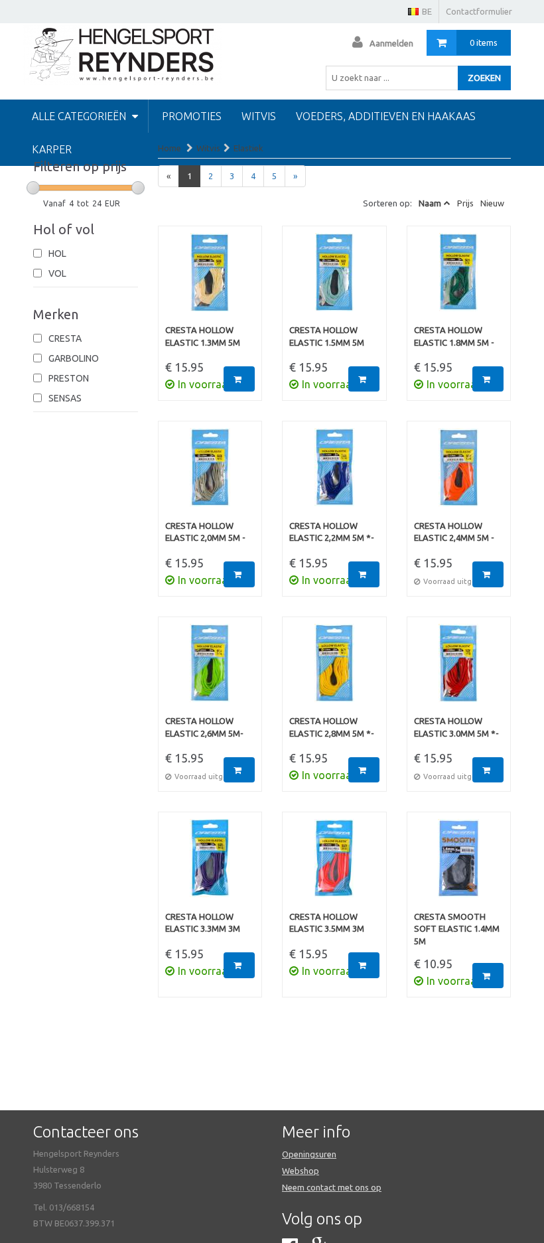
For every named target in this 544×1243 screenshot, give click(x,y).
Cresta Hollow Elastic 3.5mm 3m (326, 923)
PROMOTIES (192, 116)
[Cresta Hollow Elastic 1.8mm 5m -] (459, 279)
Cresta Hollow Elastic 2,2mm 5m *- (331, 532)
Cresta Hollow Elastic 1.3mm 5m (202, 336)
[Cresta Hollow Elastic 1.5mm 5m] (334, 279)
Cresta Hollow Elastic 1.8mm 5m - (454, 336)
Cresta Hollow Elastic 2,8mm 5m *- (331, 727)
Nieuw (492, 203)
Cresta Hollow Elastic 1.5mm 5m (326, 336)
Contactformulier (479, 11)
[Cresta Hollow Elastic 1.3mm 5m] (210, 279)
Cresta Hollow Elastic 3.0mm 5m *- (456, 727)
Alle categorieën (80, 116)
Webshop (300, 1170)
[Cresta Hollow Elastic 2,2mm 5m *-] (334, 474)
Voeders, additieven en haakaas (386, 116)
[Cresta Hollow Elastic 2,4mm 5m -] (459, 474)
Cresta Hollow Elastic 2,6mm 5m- (204, 727)
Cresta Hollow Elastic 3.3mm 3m (202, 923)
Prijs (465, 203)
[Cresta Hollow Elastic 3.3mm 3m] (210, 865)
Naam (430, 203)
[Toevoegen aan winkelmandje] (239, 379)
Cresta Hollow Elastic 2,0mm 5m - (205, 532)
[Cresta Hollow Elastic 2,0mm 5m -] (210, 474)
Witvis (258, 116)
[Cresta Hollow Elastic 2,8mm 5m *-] (334, 669)
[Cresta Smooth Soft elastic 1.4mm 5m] (459, 865)
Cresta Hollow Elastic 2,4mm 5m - (454, 532)
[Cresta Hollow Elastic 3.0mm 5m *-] (459, 669)
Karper (52, 149)
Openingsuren (309, 1154)
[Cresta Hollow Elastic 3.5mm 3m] (334, 865)
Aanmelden (391, 43)
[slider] (33, 187)
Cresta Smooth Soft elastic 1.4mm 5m (457, 929)
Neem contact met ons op (331, 1187)
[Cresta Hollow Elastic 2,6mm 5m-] (210, 669)
